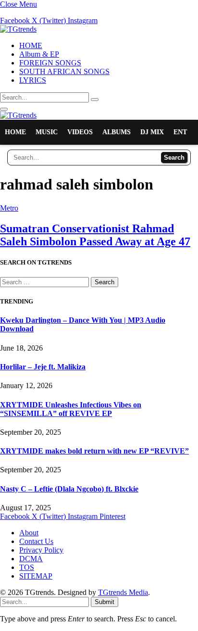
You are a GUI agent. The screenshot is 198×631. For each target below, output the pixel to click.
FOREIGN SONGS (50, 63)
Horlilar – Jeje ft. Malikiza (43, 367)
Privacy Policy (41, 550)
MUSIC (47, 132)
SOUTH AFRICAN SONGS (64, 71)
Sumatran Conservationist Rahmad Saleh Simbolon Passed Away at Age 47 (95, 235)
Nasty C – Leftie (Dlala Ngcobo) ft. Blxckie (69, 489)
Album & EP (39, 54)
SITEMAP (35, 576)
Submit (104, 602)
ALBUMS (116, 132)
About (28, 533)
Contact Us (36, 541)
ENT (180, 132)
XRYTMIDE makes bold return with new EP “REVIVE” (94, 451)
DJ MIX (152, 132)
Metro (9, 208)
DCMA (31, 559)
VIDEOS (80, 132)
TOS (26, 567)
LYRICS (32, 80)
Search (174, 157)
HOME (30, 45)
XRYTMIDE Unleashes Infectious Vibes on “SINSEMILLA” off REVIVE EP (70, 409)
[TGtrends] (18, 29)
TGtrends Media (123, 592)
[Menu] (4, 109)
